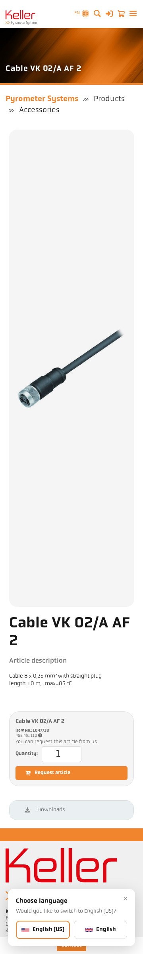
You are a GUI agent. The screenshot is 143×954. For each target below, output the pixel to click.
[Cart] (121, 13)
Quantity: (26, 753)
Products (109, 99)
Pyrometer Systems (42, 99)
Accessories (39, 110)
